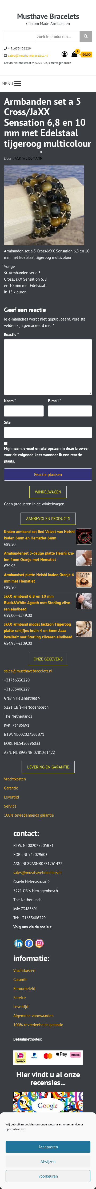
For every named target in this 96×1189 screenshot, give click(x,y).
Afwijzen (48, 1161)
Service (10, 806)
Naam (10, 400)
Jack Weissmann (28, 158)
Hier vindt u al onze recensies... (48, 1078)
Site (7, 422)
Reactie (11, 334)
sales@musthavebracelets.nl (27, 55)
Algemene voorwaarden (33, 1015)
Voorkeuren (48, 1176)
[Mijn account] (64, 54)
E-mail (54, 400)
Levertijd (11, 797)
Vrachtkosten (15, 778)
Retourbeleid (24, 988)
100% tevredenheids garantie (29, 815)
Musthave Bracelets (48, 16)
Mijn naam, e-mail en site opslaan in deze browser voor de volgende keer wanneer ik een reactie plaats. (46, 455)
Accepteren (48, 1146)
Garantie (11, 788)
